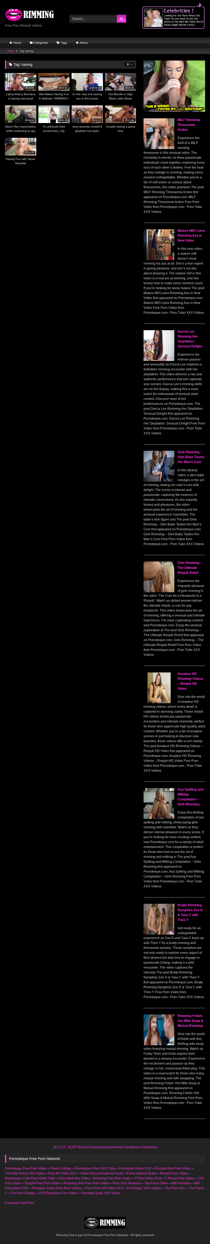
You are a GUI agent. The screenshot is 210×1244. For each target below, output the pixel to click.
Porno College (60, 1168)
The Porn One (175, 1188)
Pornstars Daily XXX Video (100, 1193)
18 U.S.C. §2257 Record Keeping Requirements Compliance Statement (105, 1147)
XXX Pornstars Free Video (58, 1193)
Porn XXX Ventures (127, 1183)
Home (17, 42)
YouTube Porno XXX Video (25, 1173)
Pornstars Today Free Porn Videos (57, 1188)
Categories (41, 42)
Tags (64, 42)
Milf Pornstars (181, 1183)
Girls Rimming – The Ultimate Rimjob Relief (190, 567)
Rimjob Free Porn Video (42, 1183)
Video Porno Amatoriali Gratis (101, 1173)
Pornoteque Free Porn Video (26, 1168)
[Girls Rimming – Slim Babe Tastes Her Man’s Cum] (159, 480)
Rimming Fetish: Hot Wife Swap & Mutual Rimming (190, 1020)
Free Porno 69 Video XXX (104, 1188)
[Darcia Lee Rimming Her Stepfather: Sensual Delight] (159, 360)
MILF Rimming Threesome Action (189, 124)
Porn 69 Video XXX (62, 1173)
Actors (84, 42)
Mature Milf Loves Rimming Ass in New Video (191, 235)
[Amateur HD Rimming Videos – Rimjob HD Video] (159, 702)
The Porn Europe (22, 1193)
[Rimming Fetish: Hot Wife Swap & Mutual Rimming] (159, 1044)
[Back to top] (197, 1232)
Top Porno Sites (156, 1183)
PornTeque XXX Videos (144, 1188)
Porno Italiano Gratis (141, 1173)
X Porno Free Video (179, 1178)
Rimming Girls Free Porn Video (86, 1183)
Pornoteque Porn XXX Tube (95, 1168)
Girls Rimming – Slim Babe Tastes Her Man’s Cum (191, 457)
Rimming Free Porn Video (112, 1178)
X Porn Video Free (148, 1178)
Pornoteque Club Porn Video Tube (30, 1178)
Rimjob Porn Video (174, 1173)
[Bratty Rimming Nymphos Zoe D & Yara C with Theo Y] (159, 933)
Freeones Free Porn (19, 1203)
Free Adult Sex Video (74, 1178)
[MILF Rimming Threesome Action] (159, 148)
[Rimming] (32, 15)
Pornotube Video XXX (135, 1168)
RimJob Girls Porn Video (173, 1168)
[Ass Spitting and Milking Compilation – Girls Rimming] (159, 817)
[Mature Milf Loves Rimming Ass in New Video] (159, 259)
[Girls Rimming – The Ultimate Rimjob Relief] (159, 591)
